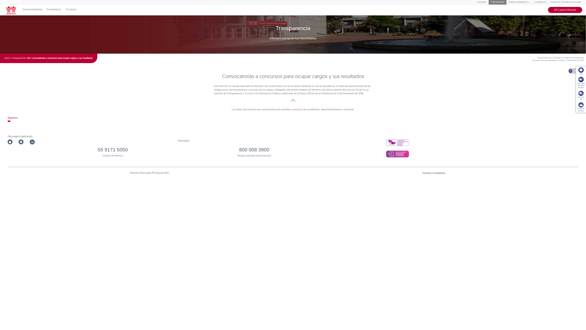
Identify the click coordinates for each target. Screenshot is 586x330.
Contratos (481, 2)
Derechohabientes (32, 9)
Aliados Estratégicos (518, 2)
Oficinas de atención (581, 110)
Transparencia (497, 2)
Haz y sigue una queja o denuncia (581, 85)
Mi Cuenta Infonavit (565, 10)
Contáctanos (540, 2)
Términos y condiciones (433, 173)
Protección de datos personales (566, 2)
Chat (581, 74)
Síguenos (13, 118)
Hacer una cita (581, 98)
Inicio (7, 58)
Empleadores (54, 9)
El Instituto (71, 9)
